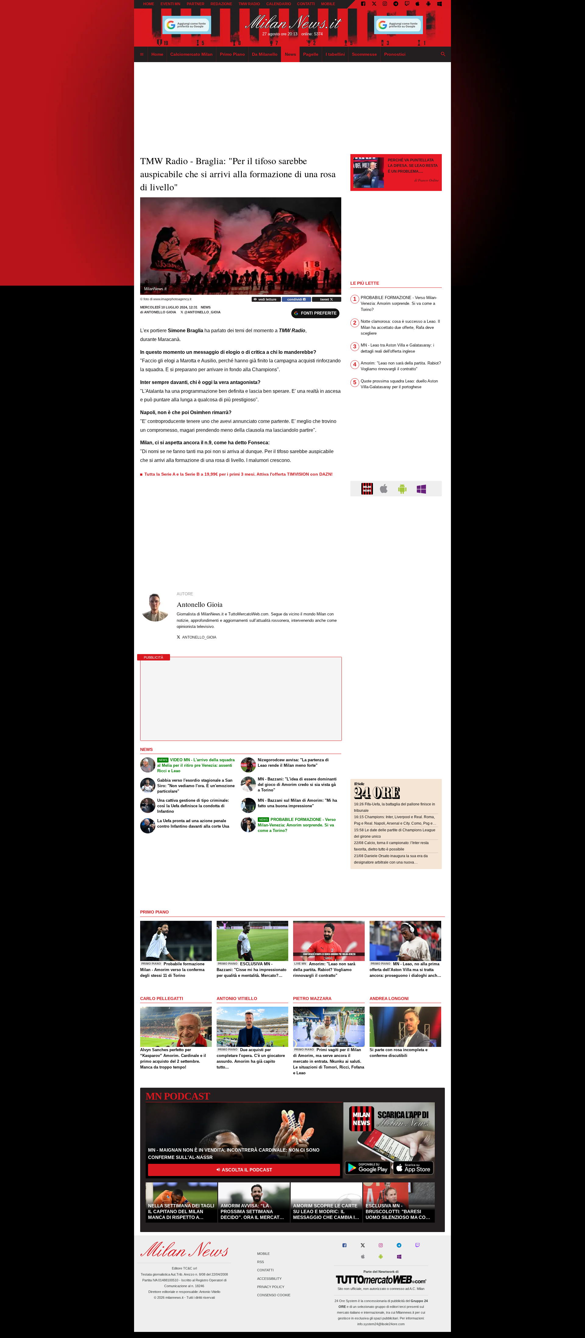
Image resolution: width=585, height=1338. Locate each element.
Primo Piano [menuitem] (232, 54)
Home (148, 4)
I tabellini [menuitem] (335, 54)
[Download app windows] (439, 4)
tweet (325, 299)
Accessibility (269, 1278)
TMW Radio (249, 4)
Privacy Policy (270, 1287)
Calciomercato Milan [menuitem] (191, 54)
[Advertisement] (396, 538)
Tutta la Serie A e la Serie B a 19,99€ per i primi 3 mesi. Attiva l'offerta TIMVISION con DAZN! (238, 474)
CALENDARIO (278, 4)
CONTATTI (306, 4)
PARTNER (195, 4)
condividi (295, 299)
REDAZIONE (221, 4)
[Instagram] (385, 4)
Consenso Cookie (273, 1295)
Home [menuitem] (157, 54)
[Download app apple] (418, 4)
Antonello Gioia (160, 312)
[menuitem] (141, 54)
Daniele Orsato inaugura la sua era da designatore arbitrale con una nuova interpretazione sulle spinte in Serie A (391, 862)
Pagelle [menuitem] (310, 54)
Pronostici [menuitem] (395, 54)
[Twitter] (374, 4)
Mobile (263, 1253)
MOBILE (328, 4)
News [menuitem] (290, 54)
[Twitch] (407, 4)
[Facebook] (363, 4)
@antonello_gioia (202, 312)
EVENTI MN (170, 4)
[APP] (368, 488)
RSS (260, 1262)
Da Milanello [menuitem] (265, 54)
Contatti (265, 1270)
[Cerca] (443, 54)
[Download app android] (428, 4)
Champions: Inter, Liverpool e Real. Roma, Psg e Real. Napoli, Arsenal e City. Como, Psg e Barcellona (394, 823)
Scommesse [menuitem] (364, 54)
